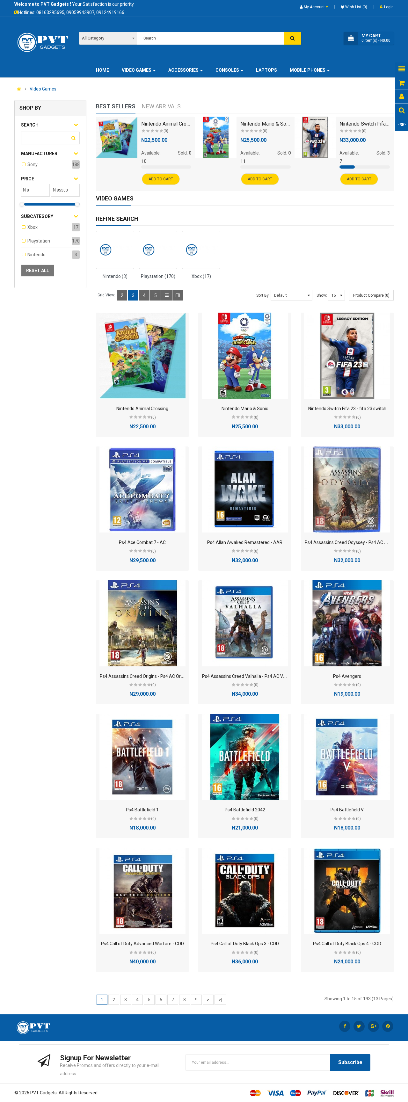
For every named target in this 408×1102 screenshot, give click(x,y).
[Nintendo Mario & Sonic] (216, 137)
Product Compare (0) (371, 295)
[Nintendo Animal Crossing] (116, 137)
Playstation (38, 240)
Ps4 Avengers (347, 676)
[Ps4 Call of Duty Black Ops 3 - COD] (245, 891)
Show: (322, 295)
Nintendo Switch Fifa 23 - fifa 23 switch (347, 408)
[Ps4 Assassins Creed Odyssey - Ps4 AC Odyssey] (347, 489)
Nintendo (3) (115, 276)
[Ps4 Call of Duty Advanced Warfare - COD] (142, 891)
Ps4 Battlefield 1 (142, 809)
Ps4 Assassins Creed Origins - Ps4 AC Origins (145, 676)
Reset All (37, 270)
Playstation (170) (158, 276)
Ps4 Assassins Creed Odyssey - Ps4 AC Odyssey (353, 542)
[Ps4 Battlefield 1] (142, 757)
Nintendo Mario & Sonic (266, 124)
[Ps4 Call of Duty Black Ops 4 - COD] (347, 891)
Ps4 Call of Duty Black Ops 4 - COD (347, 943)
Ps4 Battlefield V (347, 809)
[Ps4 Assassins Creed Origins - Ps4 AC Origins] (142, 623)
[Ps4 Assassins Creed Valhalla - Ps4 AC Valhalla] (245, 623)
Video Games (43, 89)
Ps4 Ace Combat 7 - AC (142, 542)
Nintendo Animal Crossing (170, 124)
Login (389, 7)
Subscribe (350, 1062)
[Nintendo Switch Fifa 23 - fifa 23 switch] (315, 137)
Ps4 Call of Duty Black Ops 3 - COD (245, 943)
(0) (166, 131)
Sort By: (263, 295)
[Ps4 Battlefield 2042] (245, 757)
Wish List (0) (355, 7)
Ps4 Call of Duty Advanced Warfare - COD (142, 943)
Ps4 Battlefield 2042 (245, 809)
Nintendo (36, 254)
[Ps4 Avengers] (347, 623)
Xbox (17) (201, 276)
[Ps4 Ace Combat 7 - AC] (142, 489)
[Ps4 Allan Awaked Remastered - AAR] (245, 489)
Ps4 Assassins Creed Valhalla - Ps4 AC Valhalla (249, 676)
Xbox (32, 227)
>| (220, 999)
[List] (166, 295)
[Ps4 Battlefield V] (347, 757)
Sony (32, 164)
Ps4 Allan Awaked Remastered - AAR (244, 542)
